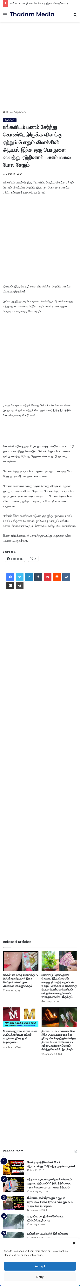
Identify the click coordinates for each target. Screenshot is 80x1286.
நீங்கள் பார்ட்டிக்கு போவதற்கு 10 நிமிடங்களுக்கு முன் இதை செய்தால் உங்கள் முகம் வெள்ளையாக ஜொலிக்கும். (20, 980)
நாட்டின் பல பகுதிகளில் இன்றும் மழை (47, 1233)
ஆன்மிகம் (20, 112)
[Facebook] (10, 577)
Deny (40, 1277)
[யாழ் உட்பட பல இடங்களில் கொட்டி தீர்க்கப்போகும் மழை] (13, 1221)
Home (9, 112)
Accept (40, 1266)
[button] (74, 1243)
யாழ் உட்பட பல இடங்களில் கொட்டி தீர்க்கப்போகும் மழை (39, 3)
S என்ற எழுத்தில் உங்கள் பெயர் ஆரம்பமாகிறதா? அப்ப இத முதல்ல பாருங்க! (51, 1164)
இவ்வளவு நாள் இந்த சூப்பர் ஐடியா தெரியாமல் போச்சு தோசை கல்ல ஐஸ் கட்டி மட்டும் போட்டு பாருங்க (50, 1202)
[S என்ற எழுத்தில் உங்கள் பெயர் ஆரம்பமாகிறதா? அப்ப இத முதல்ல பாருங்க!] (13, 1167)
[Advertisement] (40, 64)
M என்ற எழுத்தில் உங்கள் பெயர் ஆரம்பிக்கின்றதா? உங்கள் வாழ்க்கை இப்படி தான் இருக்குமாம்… (20, 1036)
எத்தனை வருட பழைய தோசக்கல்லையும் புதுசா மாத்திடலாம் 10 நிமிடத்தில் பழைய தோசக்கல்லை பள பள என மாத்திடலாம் (49, 1183)
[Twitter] (19, 577)
